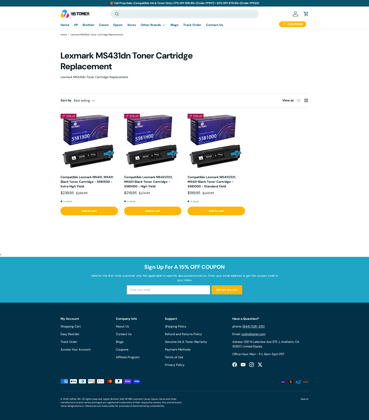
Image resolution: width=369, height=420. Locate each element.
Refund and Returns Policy (183, 334)
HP (76, 25)
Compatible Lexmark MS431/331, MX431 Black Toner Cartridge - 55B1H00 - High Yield (148, 181)
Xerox (131, 25)
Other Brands (151, 25)
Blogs (174, 25)
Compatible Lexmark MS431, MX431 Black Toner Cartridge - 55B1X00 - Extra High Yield (87, 181)
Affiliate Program (128, 357)
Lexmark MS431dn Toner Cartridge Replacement (97, 34)
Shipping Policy (175, 326)
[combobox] (185, 14)
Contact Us (214, 25)
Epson (118, 25)
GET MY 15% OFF (227, 290)
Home (65, 25)
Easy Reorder (70, 334)
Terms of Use (174, 357)
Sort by (66, 100)
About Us (122, 326)
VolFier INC (75, 399)
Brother (88, 25)
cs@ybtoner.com (253, 334)
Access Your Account (76, 349)
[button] (306, 14)
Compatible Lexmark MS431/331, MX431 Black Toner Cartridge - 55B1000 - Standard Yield (212, 181)
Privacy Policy (174, 365)
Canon (104, 25)
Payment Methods (177, 349)
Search (304, 399)
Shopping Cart (71, 326)
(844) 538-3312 (254, 326)
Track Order (192, 25)
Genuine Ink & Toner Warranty (186, 342)
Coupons (122, 349)
